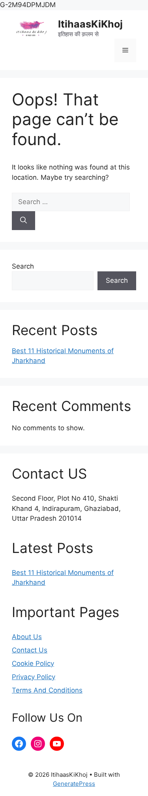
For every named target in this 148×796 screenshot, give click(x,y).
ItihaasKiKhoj (90, 24)
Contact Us (29, 650)
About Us (27, 637)
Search (23, 266)
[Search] (23, 220)
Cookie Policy (33, 663)
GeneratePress (74, 783)
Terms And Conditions (47, 690)
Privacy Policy (33, 677)
